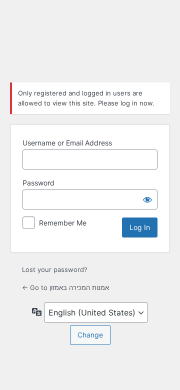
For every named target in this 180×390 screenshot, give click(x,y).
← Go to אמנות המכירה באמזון (65, 288)
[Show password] (148, 200)
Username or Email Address (67, 142)
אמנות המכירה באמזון (90, 39)
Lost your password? (55, 270)
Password (38, 182)
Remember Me (62, 222)
